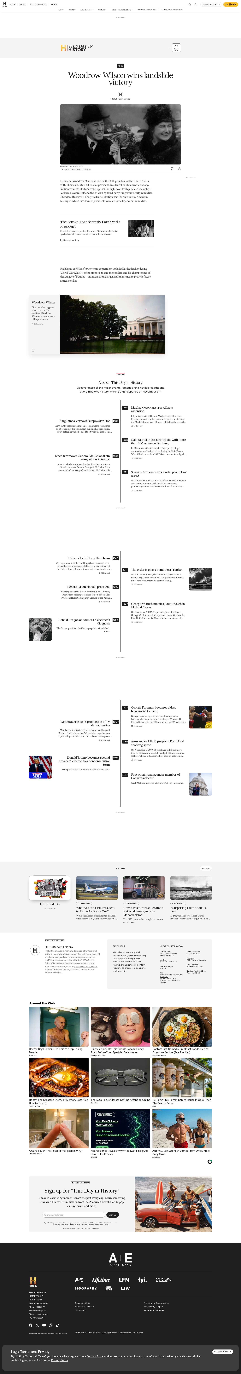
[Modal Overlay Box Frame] (120, 687)
